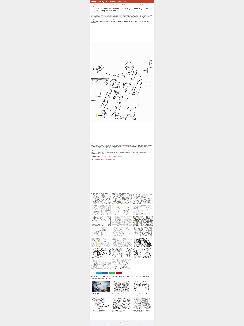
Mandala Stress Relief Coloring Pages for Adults (142, 310)
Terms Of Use (126, 321)
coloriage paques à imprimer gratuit (128, 323)
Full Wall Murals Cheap (96, 293)
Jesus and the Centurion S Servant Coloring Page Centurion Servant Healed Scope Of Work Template (150, 235)
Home (106, 1)
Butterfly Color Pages (116, 293)
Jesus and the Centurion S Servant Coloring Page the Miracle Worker (145, 246)
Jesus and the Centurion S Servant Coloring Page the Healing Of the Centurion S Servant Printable (129, 224)
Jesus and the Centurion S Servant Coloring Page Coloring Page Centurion (146, 202)
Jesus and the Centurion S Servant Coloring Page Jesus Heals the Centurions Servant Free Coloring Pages (131, 267)
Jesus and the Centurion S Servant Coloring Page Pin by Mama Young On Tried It (126, 213)
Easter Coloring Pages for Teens (118, 310)
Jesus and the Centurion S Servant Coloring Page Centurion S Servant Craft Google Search (107, 256)
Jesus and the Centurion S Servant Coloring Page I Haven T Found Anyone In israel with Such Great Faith (110, 267)
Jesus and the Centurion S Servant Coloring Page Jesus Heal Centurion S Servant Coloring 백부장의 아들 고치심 (111, 213)
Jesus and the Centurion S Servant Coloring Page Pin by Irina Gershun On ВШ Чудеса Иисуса (128, 235)
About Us (130, 321)
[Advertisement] (122, 33)
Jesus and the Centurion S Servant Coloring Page (105, 159)
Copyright (121, 321)
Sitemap (113, 321)
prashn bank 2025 (138, 323)
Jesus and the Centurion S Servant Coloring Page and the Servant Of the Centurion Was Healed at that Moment (152, 213)
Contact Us (117, 321)
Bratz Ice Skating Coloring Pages (98, 310)
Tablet (109, 156)
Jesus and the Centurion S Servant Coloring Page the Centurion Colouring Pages (106, 202)
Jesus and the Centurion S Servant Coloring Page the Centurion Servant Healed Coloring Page (149, 256)
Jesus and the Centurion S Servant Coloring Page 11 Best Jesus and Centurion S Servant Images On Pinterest (152, 224)
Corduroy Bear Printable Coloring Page (140, 293)
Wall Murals (119, 1)
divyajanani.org (97, 1)
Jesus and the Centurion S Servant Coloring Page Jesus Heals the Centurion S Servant (107, 224)
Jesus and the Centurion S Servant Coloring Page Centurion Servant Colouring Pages (127, 202)
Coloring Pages (112, 1)
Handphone (103, 156)
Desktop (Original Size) (117, 156)
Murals (124, 1)
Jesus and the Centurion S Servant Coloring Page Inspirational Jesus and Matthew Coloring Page (129, 246)
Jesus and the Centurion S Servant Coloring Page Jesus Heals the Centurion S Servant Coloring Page (109, 235)
